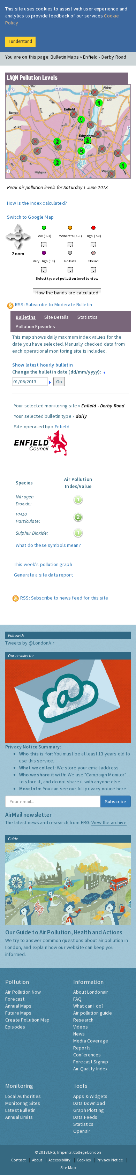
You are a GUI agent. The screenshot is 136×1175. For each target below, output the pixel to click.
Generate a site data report (43, 575)
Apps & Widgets (90, 1096)
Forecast (14, 999)
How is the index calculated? (37, 203)
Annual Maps (18, 1006)
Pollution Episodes (35, 326)
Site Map (68, 1167)
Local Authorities (23, 1096)
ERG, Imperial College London (74, 1152)
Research (83, 1020)
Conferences (87, 1055)
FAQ (77, 999)
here (121, 788)
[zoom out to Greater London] (18, 236)
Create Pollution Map (27, 1020)
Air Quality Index (90, 1068)
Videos (80, 1027)
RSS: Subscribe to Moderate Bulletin (53, 304)
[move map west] (9, 236)
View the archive (108, 822)
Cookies (84, 1159)
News (79, 1034)
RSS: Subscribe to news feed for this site (64, 598)
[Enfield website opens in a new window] (40, 442)
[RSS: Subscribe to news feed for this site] (15, 598)
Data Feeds (85, 1117)
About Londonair (90, 992)
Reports (82, 1048)
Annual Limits (19, 1117)
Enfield (62, 426)
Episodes (15, 1027)
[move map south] (18, 245)
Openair (81, 1131)
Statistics (87, 317)
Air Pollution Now (23, 992)
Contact (18, 1159)
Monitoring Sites (22, 1103)
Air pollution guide (92, 1013)
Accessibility (59, 1159)
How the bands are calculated (67, 292)
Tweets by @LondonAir (29, 643)
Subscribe (115, 801)
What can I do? (88, 1006)
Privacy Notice (110, 1159)
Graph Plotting (88, 1110)
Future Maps (18, 1013)
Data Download (89, 1103)
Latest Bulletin (20, 1110)
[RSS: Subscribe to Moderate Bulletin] (10, 304)
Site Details (56, 317)
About (37, 1159)
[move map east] (27, 236)
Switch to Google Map (30, 217)
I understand (20, 41)
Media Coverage (90, 1041)
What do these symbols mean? (48, 545)
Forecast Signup (90, 1062)
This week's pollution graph (43, 564)
